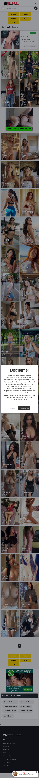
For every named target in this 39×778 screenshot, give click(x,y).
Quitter (13, 408)
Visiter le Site (24, 408)
